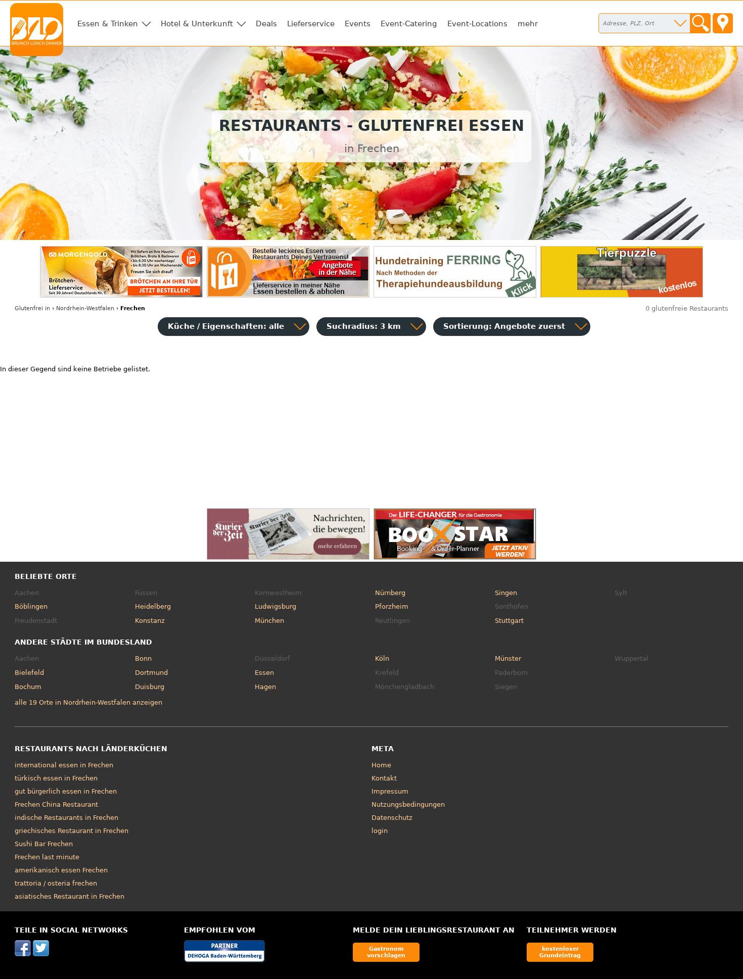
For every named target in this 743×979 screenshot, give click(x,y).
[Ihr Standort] (723, 23)
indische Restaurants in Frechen (66, 817)
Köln (382, 658)
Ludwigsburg (275, 606)
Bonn (143, 658)
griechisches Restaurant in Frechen (71, 831)
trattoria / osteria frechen (56, 883)
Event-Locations (477, 23)
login (380, 831)
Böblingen (31, 606)
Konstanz (150, 620)
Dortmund (151, 672)
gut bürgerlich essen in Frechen (66, 791)
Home (381, 765)
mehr (528, 23)
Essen (264, 672)
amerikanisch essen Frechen (61, 870)
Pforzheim (391, 606)
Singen (506, 593)
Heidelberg (153, 606)
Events (357, 23)
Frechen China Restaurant (56, 804)
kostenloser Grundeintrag (560, 952)
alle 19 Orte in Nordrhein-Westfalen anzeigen (88, 702)
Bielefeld (29, 672)
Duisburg (149, 687)
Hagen (265, 687)
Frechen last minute (47, 857)
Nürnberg (390, 593)
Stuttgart (509, 620)
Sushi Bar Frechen (44, 844)
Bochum (28, 687)
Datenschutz (392, 817)
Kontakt (384, 778)
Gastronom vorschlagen (386, 952)
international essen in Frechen (64, 765)
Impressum (390, 791)
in (32, 308)
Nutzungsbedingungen (408, 804)
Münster (508, 658)
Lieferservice (311, 23)
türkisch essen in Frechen (56, 778)
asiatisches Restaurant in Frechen (69, 896)
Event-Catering (409, 23)
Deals (266, 23)
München (269, 620)
